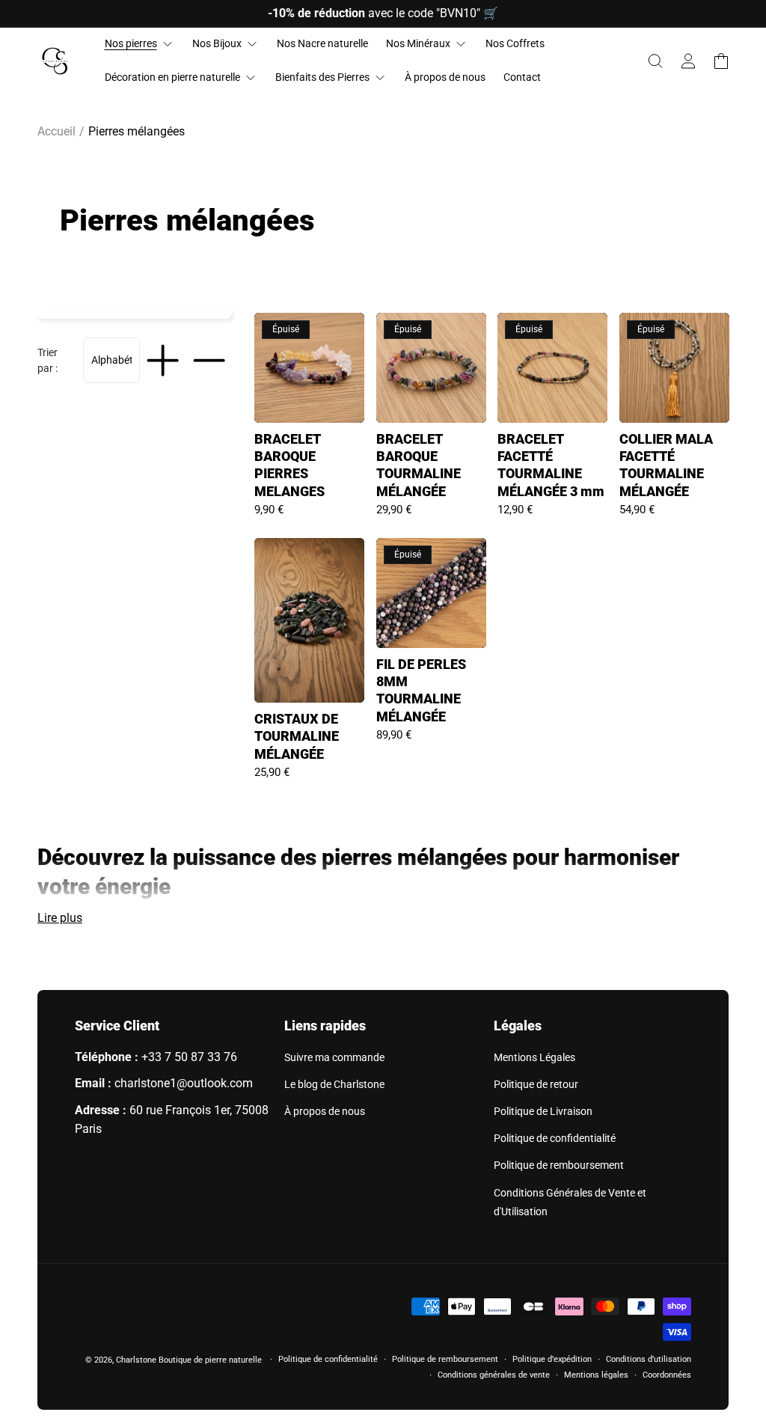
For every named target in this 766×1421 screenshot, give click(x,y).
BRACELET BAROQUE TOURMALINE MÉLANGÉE (418, 465)
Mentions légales (596, 1375)
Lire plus (59, 918)
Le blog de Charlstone (334, 1084)
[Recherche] (655, 61)
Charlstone (136, 1360)
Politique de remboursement (559, 1165)
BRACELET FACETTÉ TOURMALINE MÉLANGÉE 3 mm (550, 465)
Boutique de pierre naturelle (210, 1360)
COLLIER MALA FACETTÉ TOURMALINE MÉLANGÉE (666, 465)
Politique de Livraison (543, 1111)
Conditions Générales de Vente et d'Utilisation (570, 1202)
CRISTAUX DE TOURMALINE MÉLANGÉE (296, 736)
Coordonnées (667, 1375)
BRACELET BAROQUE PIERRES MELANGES (289, 465)
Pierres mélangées (136, 131)
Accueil (56, 131)
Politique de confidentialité (555, 1138)
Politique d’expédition (552, 1359)
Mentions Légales (534, 1057)
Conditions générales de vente (494, 1375)
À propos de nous (324, 1111)
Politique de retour (536, 1084)
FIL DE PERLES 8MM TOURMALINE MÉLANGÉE (421, 690)
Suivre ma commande (334, 1057)
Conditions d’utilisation (648, 1359)
